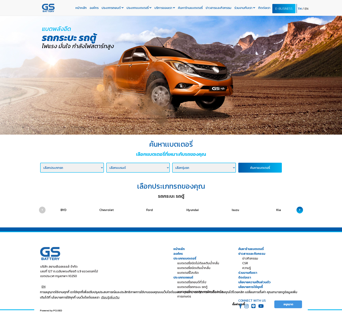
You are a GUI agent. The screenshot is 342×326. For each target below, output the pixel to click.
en (306, 8)
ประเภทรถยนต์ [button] (112, 7)
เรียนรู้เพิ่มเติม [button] (110, 297)
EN (44, 286)
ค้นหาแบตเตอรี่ (260, 167)
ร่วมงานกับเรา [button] (243, 7)
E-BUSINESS (284, 8)
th (300, 8)
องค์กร (94, 7)
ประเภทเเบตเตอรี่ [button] (137, 7)
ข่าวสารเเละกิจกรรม (218, 7)
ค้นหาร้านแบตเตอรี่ (190, 7)
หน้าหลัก (81, 7)
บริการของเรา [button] (163, 7)
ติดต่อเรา (264, 7)
